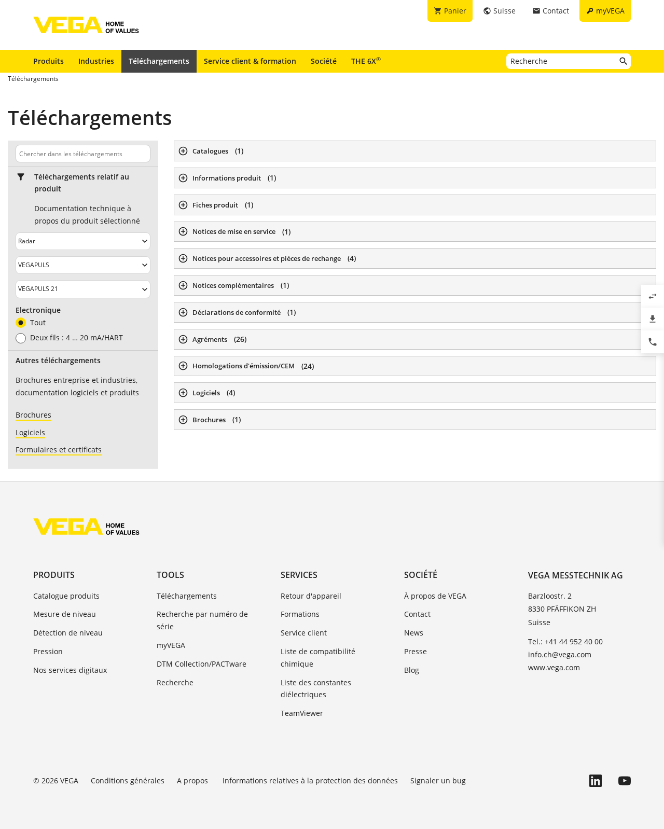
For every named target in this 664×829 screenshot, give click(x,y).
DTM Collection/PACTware (201, 664)
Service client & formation (250, 61)
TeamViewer (302, 713)
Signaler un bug (438, 780)
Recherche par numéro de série (202, 620)
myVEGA (171, 645)
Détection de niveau (68, 633)
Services (299, 575)
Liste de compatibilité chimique (318, 657)
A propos (193, 780)
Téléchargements (159, 61)
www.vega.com (554, 667)
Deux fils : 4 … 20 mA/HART (76, 337)
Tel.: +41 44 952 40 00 (565, 641)
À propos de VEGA (435, 596)
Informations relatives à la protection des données (310, 780)
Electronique (38, 310)
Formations (300, 614)
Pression (48, 651)
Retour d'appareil (311, 596)
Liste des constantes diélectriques (316, 689)
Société (324, 61)
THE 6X (366, 61)
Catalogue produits (66, 596)
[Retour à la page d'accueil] (86, 526)
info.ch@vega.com (559, 654)
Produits (48, 61)
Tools (170, 575)
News (413, 633)
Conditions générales (127, 780)
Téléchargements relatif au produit (81, 183)
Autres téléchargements (58, 360)
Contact (417, 614)
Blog (411, 670)
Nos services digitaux (70, 670)
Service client (304, 633)
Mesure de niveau (64, 614)
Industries (96, 61)
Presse (415, 651)
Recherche (175, 682)
